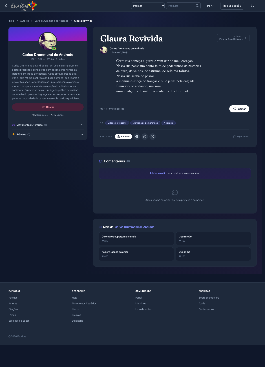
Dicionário (77, 320)
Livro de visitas (143, 309)
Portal (138, 297)
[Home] (6, 6)
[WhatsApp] (145, 136)
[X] (152, 136)
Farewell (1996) (119, 52)
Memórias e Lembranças (145, 123)
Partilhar (125, 136)
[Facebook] (137, 136)
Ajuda (202, 303)
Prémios (76, 314)
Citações (13, 309)
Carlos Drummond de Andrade (51, 20)
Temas (12, 314)
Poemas (12, 297)
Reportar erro (243, 136)
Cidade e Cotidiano (117, 123)
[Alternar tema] (253, 6)
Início (11, 20)
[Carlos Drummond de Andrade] (103, 50)
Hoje (74, 297)
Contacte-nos (206, 309)
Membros (140, 303)
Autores (24, 20)
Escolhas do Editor (18, 320)
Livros (75, 309)
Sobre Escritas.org (209, 297)
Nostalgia (168, 123)
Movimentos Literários (84, 303)
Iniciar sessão (232, 5)
